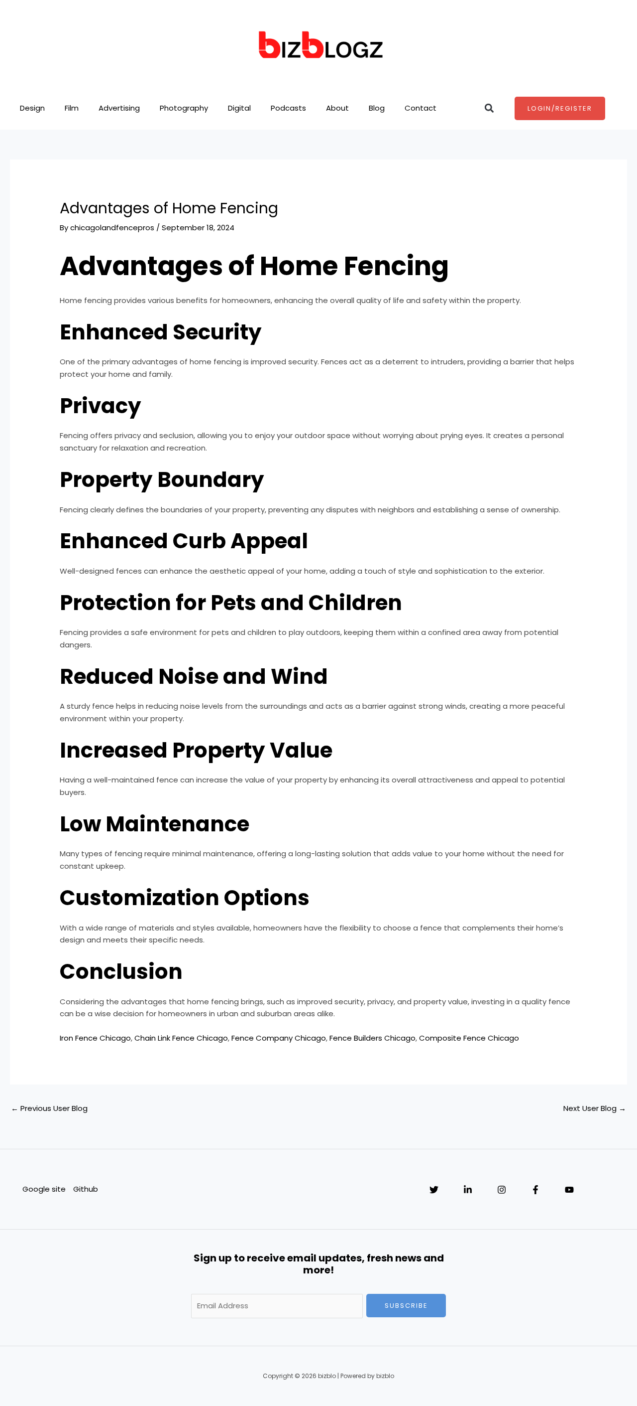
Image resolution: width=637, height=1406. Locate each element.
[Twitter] (433, 1189)
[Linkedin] (467, 1189)
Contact (420, 108)
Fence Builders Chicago (372, 1038)
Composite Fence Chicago (469, 1038)
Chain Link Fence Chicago (181, 1038)
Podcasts (288, 108)
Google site (44, 1189)
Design (32, 108)
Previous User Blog (49, 1108)
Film (72, 108)
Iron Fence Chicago (95, 1038)
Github (85, 1189)
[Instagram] (501, 1189)
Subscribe (406, 1305)
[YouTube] (569, 1189)
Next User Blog (594, 1108)
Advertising (119, 108)
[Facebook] (535, 1189)
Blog (377, 108)
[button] (489, 108)
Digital (239, 108)
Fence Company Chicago (278, 1038)
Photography (184, 108)
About (337, 108)
